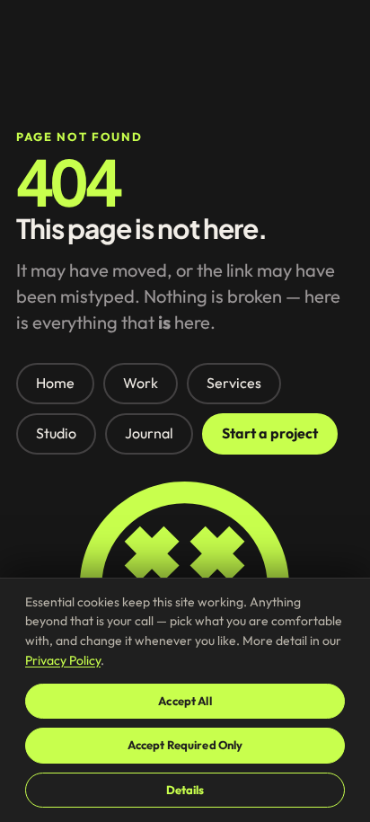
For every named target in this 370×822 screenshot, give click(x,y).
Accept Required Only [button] (185, 745)
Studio (56, 433)
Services (234, 383)
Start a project (270, 433)
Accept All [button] (184, 701)
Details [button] (185, 789)
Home (55, 383)
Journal (149, 433)
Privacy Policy (63, 660)
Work (140, 383)
